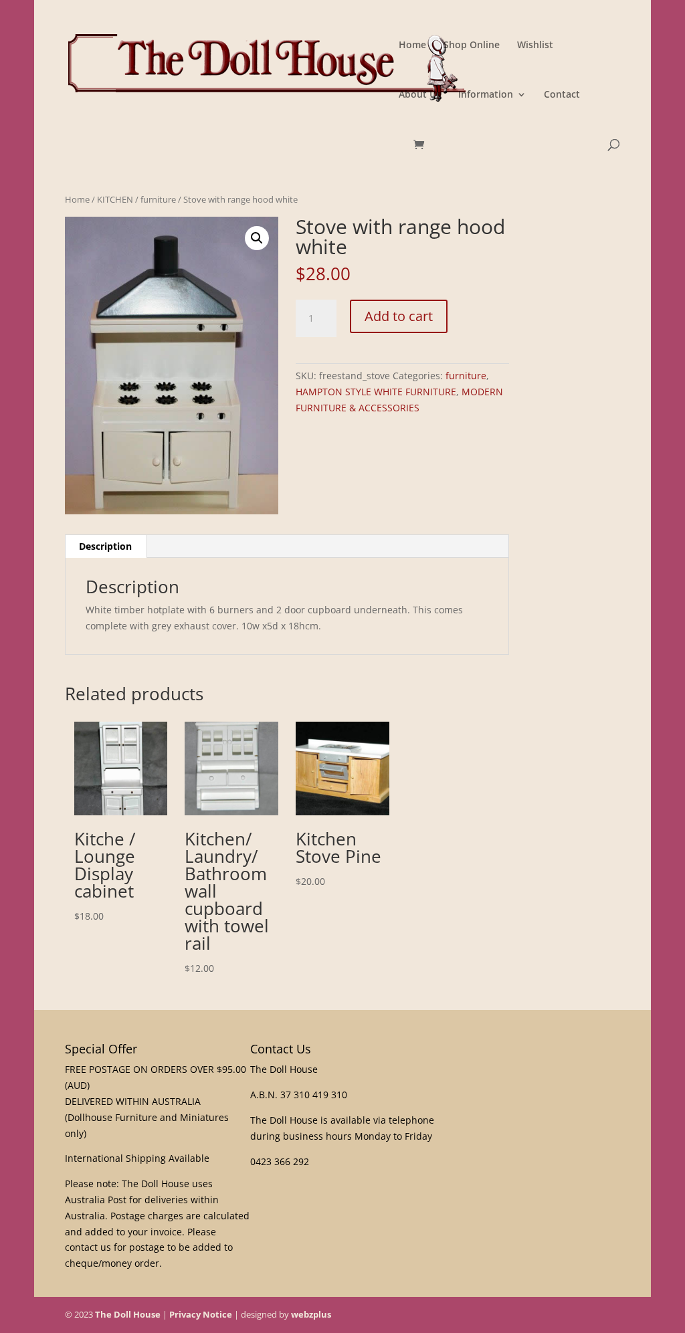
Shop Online (472, 45)
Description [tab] (105, 546)
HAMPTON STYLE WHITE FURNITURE (376, 391)
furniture (158, 199)
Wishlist (535, 45)
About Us (420, 95)
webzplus (311, 1314)
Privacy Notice (200, 1314)
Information (485, 95)
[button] (257, 238)
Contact (562, 95)
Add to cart (399, 316)
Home (412, 45)
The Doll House (128, 1314)
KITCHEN (115, 199)
